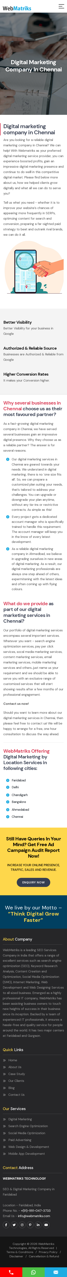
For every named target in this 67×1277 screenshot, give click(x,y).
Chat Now (33, 1272)
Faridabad (19, 780)
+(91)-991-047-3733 (36, 1211)
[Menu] (61, 6)
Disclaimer (16, 1256)
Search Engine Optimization (28, 1126)
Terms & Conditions (19, 1252)
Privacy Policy (48, 1252)
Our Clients (16, 1081)
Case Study (16, 1074)
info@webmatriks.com (34, 1216)
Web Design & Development (28, 1147)
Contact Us (16, 1095)
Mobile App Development (26, 1154)
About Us (14, 1067)
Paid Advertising (19, 1140)
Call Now (11, 1272)
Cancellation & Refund (44, 1256)
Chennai (17, 817)
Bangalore (19, 802)
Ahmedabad (20, 810)
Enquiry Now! (56, 1272)
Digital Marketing (20, 1119)
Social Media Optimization (26, 1133)
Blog (11, 1088)
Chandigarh (20, 795)
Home (12, 1060)
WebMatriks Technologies (17, 8)
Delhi (15, 787)
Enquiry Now (33, 882)
